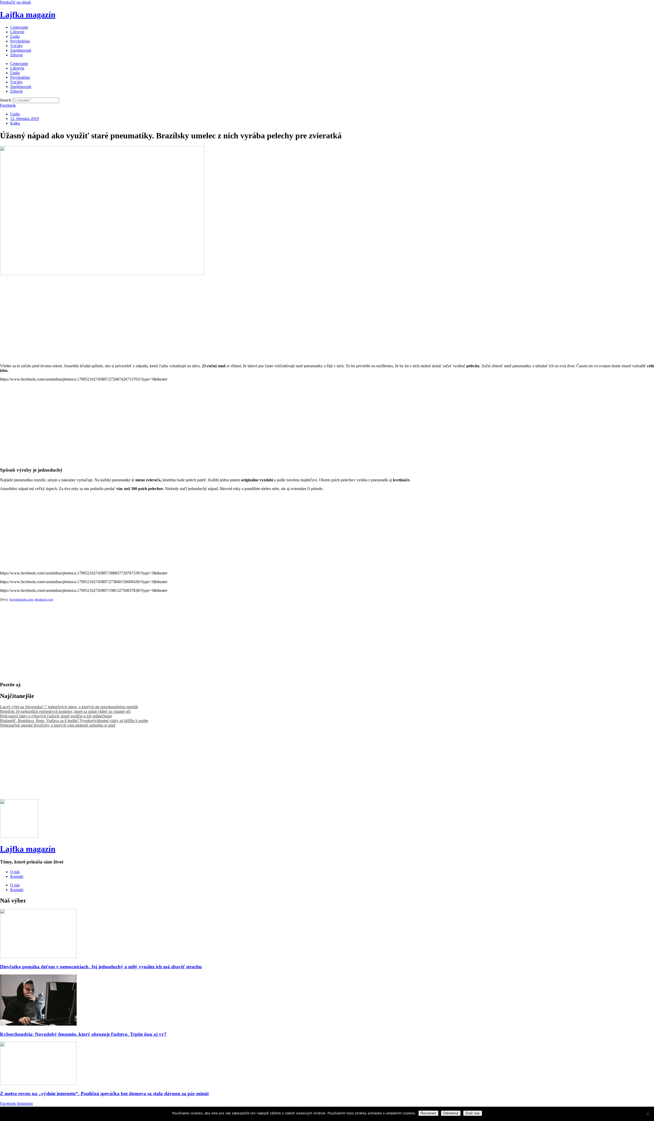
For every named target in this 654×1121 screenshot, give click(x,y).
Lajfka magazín (27, 14)
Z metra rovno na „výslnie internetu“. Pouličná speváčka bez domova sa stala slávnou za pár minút (104, 1093)
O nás (15, 872)
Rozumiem (428, 1113)
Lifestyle (17, 32)
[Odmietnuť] (647, 1113)
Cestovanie (19, 27)
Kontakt (16, 876)
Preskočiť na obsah (15, 2)
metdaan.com (43, 599)
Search (5, 100)
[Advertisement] (153, 312)
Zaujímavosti (20, 50)
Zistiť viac (472, 1113)
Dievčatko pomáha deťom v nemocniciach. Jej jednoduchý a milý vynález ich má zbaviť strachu (101, 966)
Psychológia (20, 41)
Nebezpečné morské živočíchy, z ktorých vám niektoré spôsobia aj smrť (58, 725)
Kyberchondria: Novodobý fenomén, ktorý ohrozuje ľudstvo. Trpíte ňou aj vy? (83, 1034)
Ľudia (15, 36)
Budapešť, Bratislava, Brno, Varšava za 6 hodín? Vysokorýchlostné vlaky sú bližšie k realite (74, 720)
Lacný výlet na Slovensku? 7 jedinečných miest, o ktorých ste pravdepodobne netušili (69, 707)
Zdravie (16, 55)
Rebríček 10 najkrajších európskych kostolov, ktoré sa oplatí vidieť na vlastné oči (65, 711)
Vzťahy (16, 45)
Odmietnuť (451, 1113)
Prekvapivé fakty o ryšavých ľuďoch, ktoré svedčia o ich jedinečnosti (56, 716)
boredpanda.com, (21, 599)
